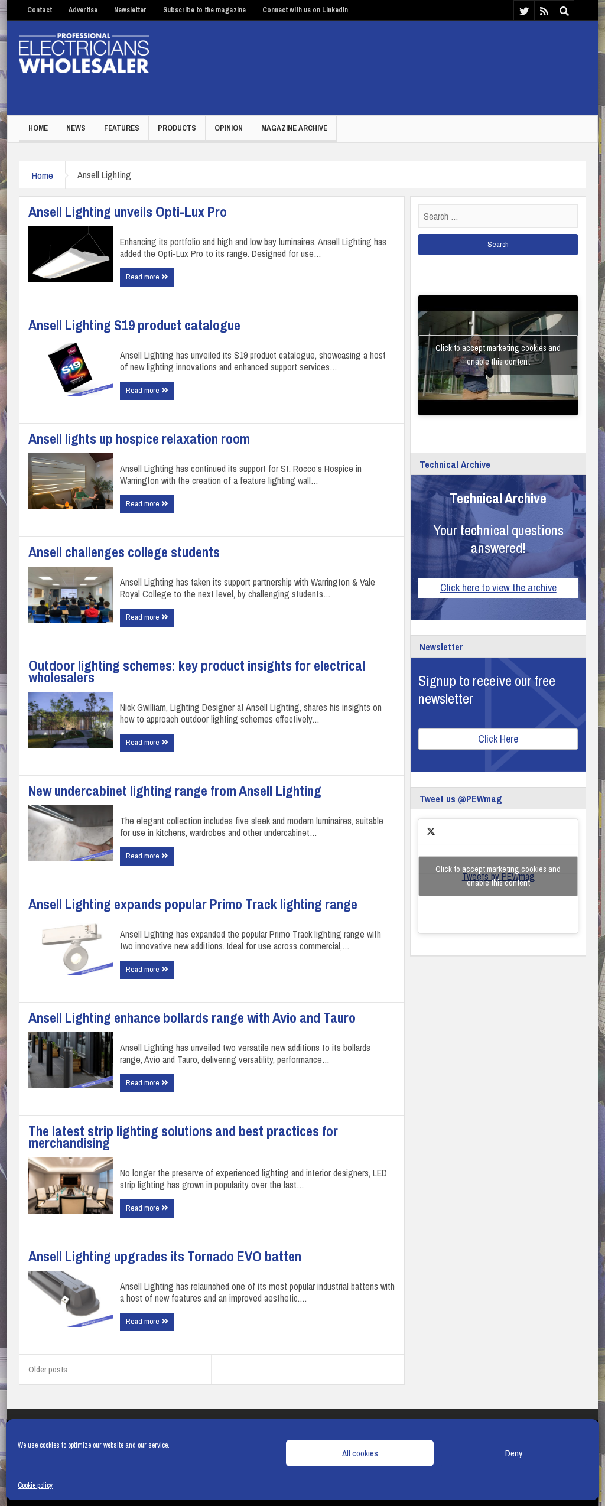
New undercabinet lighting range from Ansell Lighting (174, 790)
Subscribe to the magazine (204, 10)
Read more (143, 277)
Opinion (228, 128)
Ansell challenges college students (124, 551)
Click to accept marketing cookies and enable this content (498, 355)
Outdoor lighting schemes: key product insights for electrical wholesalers (196, 671)
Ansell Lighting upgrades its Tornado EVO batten (164, 1256)
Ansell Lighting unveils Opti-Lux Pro (127, 211)
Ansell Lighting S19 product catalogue (134, 324)
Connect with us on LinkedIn (305, 10)
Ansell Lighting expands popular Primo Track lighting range (192, 904)
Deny (513, 1453)
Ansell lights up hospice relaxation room (139, 438)
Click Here (498, 738)
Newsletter (130, 10)
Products (177, 128)
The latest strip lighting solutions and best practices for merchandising (183, 1136)
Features (121, 128)
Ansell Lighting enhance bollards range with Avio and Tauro (192, 1017)
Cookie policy (35, 1485)
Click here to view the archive (498, 587)
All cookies (360, 1453)
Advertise (83, 10)
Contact (39, 10)
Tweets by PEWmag (498, 876)
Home (38, 128)
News (76, 128)
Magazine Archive (294, 128)
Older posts (47, 1369)
